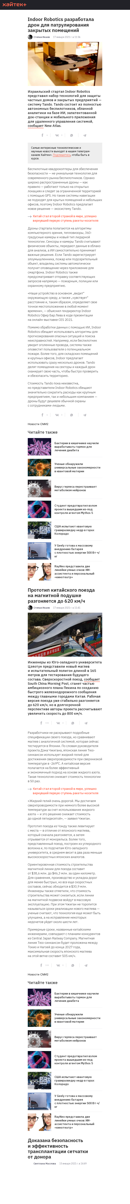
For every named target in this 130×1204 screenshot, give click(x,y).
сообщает (36, 125)
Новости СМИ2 (38, 424)
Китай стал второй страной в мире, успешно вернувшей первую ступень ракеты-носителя (65, 218)
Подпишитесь (62, 155)
